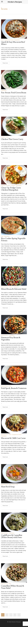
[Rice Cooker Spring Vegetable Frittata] (14, 225)
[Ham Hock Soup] (14, 473)
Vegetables (17, 39)
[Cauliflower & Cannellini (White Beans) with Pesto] (14, 522)
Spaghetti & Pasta (8, 39)
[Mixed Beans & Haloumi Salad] (14, 276)
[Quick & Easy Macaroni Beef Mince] (14, 29)
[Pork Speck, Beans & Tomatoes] (14, 375)
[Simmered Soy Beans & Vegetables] (14, 324)
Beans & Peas (4, 286)
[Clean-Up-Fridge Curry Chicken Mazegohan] (14, 174)
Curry (7, 137)
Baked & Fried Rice (5, 185)
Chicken (3, 137)
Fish (10, 583)
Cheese (11, 286)
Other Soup (12, 484)
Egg (2, 236)
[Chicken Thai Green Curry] (14, 126)
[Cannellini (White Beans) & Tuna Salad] (14, 572)
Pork (10, 386)
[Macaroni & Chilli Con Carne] (14, 423)
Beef (2, 39)
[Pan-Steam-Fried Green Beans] (14, 79)
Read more (5, 63)
